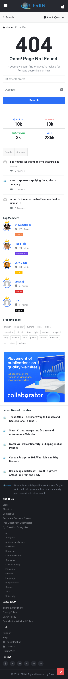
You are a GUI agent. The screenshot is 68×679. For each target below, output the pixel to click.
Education (10, 569)
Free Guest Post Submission (17, 522)
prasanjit (20, 281)
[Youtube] (26, 663)
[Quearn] (34, 6)
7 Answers (20, 189)
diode (48, 326)
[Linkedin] (19, 663)
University (10, 596)
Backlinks (10, 546)
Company (10, 560)
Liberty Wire (9, 651)
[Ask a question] (60, 671)
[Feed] (41, 663)
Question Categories (17, 527)
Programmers (12, 582)
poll (25, 337)
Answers (21, 152)
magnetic (57, 332)
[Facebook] (5, 663)
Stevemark (21, 224)
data (39, 326)
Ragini (18, 243)
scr (5, 343)
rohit (18, 300)
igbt (36, 332)
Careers (11, 646)
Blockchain (10, 551)
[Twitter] (12, 663)
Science (9, 587)
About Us (8, 509)
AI (6, 533)
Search (10, 17)
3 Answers (20, 170)
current (30, 326)
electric (20, 332)
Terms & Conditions (13, 607)
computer (18, 326)
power (33, 337)
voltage (22, 343)
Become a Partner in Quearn (17, 518)
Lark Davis (21, 262)
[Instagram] (33, 663)
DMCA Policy (9, 616)
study (12, 343)
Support (7, 633)
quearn (43, 337)
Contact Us (8, 513)
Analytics (10, 537)
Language (10, 578)
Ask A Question (56, 17)
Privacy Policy (10, 612)
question (54, 337)
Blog (5, 504)
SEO (7, 591)
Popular (9, 152)
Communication (13, 555)
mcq (6, 337)
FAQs (5, 637)
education (8, 332)
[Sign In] (62, 6)
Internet (9, 573)
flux (29, 332)
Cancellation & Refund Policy (18, 621)
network (15, 337)
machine (46, 332)
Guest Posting (14, 642)
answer (7, 326)
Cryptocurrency (12, 564)
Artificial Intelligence (15, 542)
